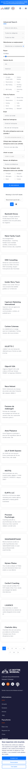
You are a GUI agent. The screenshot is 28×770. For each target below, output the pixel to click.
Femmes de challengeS (9, 407)
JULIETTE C (9, 346)
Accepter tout (14, 758)
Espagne (19, 173)
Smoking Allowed (19, 85)
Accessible (20, 100)
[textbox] (14, 137)
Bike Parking (9, 84)
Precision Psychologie (9, 516)
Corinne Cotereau (12, 326)
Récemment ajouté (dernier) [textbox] (14, 200)
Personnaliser (14, 762)
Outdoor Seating (19, 78)
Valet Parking (9, 108)
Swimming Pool (19, 90)
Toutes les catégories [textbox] (11, 33)
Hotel (18, 106)
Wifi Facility (9, 89)
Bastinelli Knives (11, 214)
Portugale (8, 173)
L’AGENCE (9, 605)
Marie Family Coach (12, 236)
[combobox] (14, 200)
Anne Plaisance (11, 431)
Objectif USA (10, 366)
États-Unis (19, 176)
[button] (25, 8)
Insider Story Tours (12, 282)
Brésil (7, 179)
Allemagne (8, 176)
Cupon (18, 82)
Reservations (9, 82)
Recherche (15, 185)
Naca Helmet (10, 386)
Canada (19, 179)
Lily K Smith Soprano (13, 451)
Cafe (18, 103)
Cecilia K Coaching (12, 583)
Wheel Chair (20, 97)
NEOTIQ (8, 471)
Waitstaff (19, 108)
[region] (14, 754)
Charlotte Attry (11, 627)
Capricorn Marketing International (13, 303)
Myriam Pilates (11, 563)
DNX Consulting (11, 260)
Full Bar (7, 97)
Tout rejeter (14, 766)
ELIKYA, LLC (10, 493)
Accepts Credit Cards (9, 78)
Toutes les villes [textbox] (9, 37)
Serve (7, 106)
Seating (8, 103)
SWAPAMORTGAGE (13, 539)
